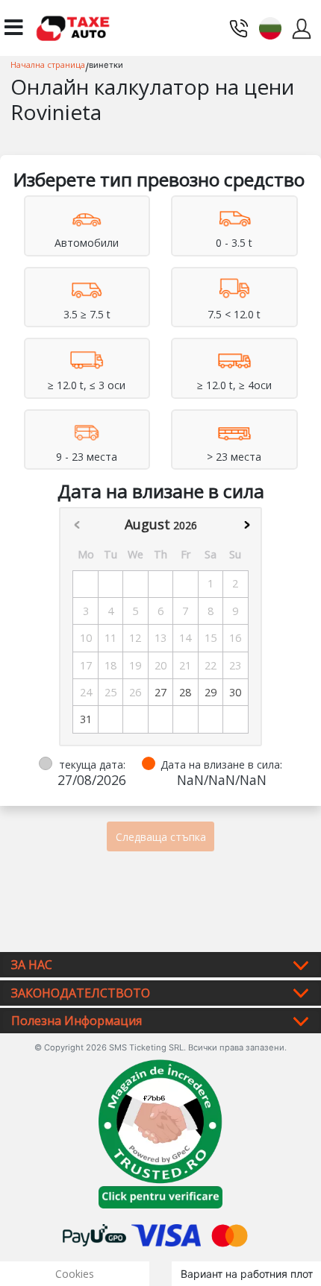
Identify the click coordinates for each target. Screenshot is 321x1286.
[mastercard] (230, 1234)
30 (235, 692)
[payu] (94, 1234)
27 (160, 692)
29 (210, 692)
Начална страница (47, 64)
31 (86, 719)
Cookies (74, 1274)
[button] (270, 26)
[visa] (166, 1234)
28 (185, 692)
